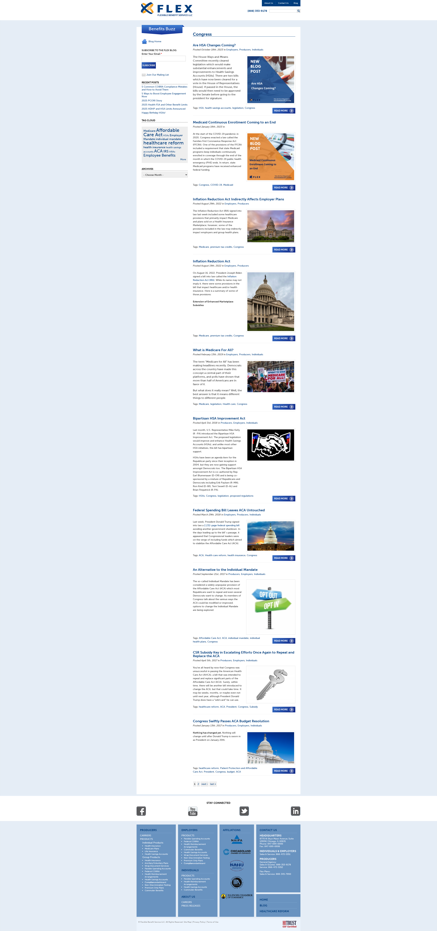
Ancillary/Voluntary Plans (156, 863)
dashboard (155, 882)
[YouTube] (193, 811)
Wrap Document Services (157, 866)
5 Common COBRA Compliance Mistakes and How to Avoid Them (164, 88)
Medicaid (228, 184)
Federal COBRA (152, 871)
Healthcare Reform (274, 911)
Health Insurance (153, 846)
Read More (281, 110)
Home (264, 899)
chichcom (237, 852)
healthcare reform (209, 706)
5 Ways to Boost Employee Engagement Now (164, 95)
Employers (232, 49)
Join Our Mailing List (157, 74)
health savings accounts (218, 108)
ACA (201, 555)
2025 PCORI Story (152, 100)
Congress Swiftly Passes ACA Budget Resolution (231, 721)
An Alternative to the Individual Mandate (225, 570)
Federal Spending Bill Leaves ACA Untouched (229, 510)
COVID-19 (216, 184)
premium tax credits (221, 246)
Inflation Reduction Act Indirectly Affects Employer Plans (238, 199)
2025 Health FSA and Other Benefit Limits (164, 104)
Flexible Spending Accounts (158, 868)
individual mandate (238, 638)
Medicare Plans (152, 848)
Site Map (187, 922)
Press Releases (190, 905)
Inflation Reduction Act (211, 261)
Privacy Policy (199, 922)
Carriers (145, 835)
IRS (165, 151)
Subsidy (254, 706)
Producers (245, 49)
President (231, 706)
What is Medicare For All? (213, 350)
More (183, 159)
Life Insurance (151, 851)
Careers (186, 902)
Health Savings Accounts (156, 854)
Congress (250, 108)
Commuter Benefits (154, 890)
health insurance (236, 555)
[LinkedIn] (295, 811)
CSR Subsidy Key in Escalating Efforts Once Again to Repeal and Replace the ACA (243, 654)
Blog (296, 3)
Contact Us (283, 3)
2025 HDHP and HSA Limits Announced (163, 108)
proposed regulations (241, 495)
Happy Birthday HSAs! (153, 112)
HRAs (172, 151)
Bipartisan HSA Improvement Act (219, 418)
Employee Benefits (159, 155)
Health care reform (215, 555)
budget (231, 771)
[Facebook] (141, 811)
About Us (268, 3)
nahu (237, 865)
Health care (229, 404)
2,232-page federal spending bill (221, 525)
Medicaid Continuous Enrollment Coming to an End (234, 122)
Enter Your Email (152, 53)
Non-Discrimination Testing (158, 885)
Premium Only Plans (154, 888)
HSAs (202, 495)
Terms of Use (212, 922)
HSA (201, 108)
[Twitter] (244, 811)
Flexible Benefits (166, 9)
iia (236, 882)
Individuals (257, 49)
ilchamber (237, 897)
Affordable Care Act (210, 638)
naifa (237, 839)
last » (213, 784)
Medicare (204, 246)
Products (146, 839)
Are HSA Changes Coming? (214, 45)
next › (204, 784)
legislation (237, 108)
